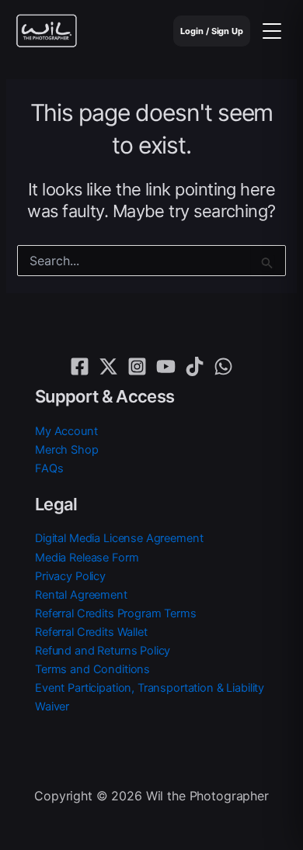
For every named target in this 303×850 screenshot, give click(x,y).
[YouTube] (166, 366)
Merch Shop (67, 450)
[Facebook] (79, 366)
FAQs (49, 468)
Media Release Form (86, 558)
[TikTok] (194, 366)
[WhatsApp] (223, 366)
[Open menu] (271, 31)
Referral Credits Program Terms (116, 613)
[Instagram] (137, 366)
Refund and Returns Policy (102, 651)
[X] (108, 366)
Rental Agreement (81, 595)
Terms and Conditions (92, 669)
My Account (66, 431)
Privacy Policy (70, 576)
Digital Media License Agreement (119, 538)
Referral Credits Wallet (91, 632)
